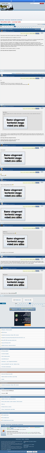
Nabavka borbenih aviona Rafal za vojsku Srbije (9, 376)
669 (35, 26)
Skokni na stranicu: (38, 29)
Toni (4, 225)
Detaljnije (12, 428)
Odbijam (35, 451)
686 (25, 27)
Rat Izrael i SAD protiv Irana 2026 (7, 374)
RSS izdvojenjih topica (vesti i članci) (8, 420)
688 (29, 27)
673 (43, 26)
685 (23, 27)
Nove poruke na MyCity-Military (6, 327)
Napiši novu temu (5, 24)
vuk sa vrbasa (5, 268)
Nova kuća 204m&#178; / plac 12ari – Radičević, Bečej (10, 364)
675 (2, 27)
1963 (31, 27)
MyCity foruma (9, 449)
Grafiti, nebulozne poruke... (6, 356)
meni (11, 1)
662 (20, 26)
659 (14, 26)
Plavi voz (3, 404)
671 (39, 26)
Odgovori (12, 24)
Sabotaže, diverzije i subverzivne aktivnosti (9, 345)
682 (17, 27)
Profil (2, 70)
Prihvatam (29, 451)
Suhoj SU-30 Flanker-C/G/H (6, 342)
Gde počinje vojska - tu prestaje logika (16, 19)
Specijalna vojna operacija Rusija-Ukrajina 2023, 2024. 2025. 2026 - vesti (13, 337)
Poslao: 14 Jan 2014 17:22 (11, 204)
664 (24, 26)
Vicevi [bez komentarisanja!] (6, 366)
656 (8, 26)
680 (13, 27)
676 (4, 27)
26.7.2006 (43, 24)
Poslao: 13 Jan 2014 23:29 (10, 31)
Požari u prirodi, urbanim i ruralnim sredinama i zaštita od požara (12, 401)
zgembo (4, 31)
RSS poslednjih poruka (5, 417)
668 (33, 26)
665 (42, 303)
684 (21, 27)
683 (19, 27)
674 (0, 27)
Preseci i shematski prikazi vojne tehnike (8, 409)
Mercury (4, 180)
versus (4, 106)
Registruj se (14, 73)
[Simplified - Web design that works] (27, 447)
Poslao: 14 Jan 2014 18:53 (12, 268)
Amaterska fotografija (5, 353)
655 (6, 26)
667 (31, 26)
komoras (4, 204)
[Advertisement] (22, 15)
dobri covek (5, 145)
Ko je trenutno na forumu (6, 426)
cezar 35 (4, 76)
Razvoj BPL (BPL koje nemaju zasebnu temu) (9, 340)
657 (10, 26)
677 (7, 27)
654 (4, 26)
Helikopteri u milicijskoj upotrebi (7, 329)
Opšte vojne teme (7, 19)
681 (15, 27)
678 (9, 27)
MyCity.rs (32, 441)
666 (29, 26)
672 (41, 26)
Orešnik (3, 379)
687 (27, 27)
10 (42, 147)
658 (12, 26)
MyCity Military (2, 19)
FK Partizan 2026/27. (5, 351)
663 (22, 26)
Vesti (29, 441)
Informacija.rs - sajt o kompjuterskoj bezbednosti (9, 361)
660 (16, 26)
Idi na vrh (43, 30)
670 (37, 26)
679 (11, 27)
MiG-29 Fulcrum (4, 332)
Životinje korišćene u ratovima (6, 406)
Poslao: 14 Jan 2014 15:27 (10, 180)
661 (18, 26)
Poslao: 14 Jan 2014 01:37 (10, 106)
